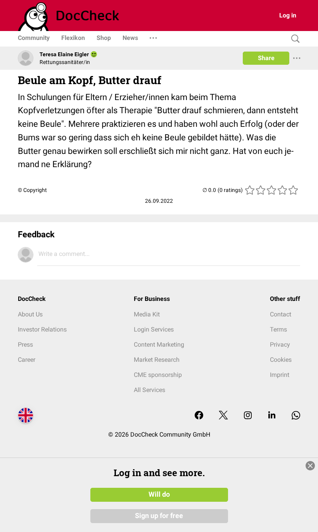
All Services (149, 390)
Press (25, 344)
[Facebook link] (199, 416)
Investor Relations (42, 329)
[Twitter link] (223, 416)
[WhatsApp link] (296, 416)
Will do (159, 494)
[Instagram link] (248, 416)
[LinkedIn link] (272, 416)
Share (266, 58)
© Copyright (32, 190)
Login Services (154, 329)
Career (26, 359)
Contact (280, 314)
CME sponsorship (158, 374)
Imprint (279, 374)
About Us (30, 314)
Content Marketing (159, 344)
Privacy (280, 344)
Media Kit (147, 314)
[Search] (293, 39)
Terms (278, 329)
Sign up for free (159, 516)
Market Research (157, 359)
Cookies (281, 359)
